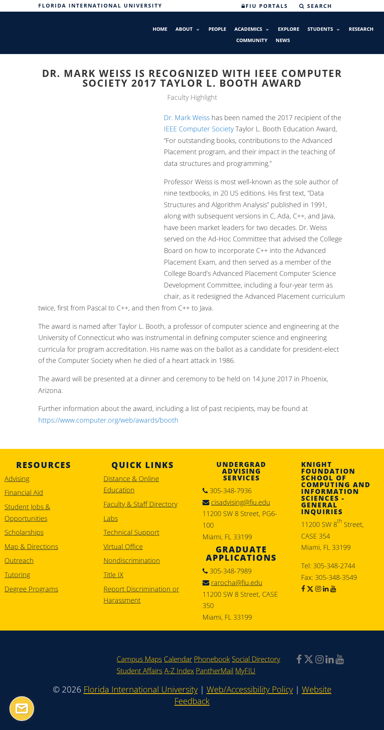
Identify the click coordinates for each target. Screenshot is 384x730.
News (283, 41)
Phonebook (212, 659)
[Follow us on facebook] (303, 588)
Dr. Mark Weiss (187, 117)
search (318, 5)
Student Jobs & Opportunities (27, 512)
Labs (111, 518)
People (217, 29)
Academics (248, 29)
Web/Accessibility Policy (250, 689)
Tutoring (17, 574)
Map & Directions (31, 546)
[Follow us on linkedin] (324, 588)
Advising (16, 478)
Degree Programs (31, 588)
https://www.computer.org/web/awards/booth (108, 419)
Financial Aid (23, 492)
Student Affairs (139, 671)
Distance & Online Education (131, 484)
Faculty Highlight (192, 97)
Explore (288, 29)
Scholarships (24, 532)
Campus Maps (139, 659)
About (184, 29)
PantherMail (214, 671)
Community (251, 41)
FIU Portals (267, 5)
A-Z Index (179, 671)
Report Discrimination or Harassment (141, 594)
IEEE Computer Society (199, 128)
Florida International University (100, 5)
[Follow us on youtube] (332, 588)
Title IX (113, 574)
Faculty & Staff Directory (140, 504)
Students (320, 29)
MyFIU (245, 671)
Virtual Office (123, 546)
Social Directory (256, 659)
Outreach (19, 560)
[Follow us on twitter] (309, 588)
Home (160, 29)
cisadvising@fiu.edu (240, 502)
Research (361, 29)
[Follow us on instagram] (317, 588)
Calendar (178, 659)
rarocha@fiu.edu (236, 582)
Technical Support (131, 532)
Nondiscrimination (132, 560)
